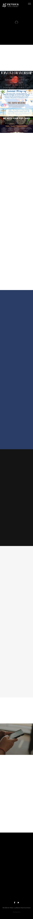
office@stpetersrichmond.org (16, 853)
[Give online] (16, 889)
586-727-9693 (16, 868)
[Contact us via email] (16, 842)
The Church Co (16, 912)
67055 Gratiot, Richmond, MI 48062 (16, 884)
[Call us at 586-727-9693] (16, 858)
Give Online (16, 899)
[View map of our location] (16, 873)
